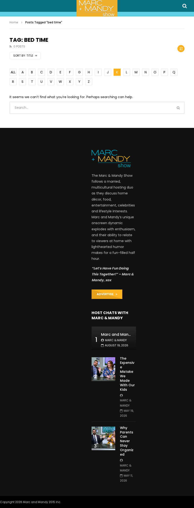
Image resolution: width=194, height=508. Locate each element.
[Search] (184, 6)
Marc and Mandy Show (123, 334)
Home (13, 22)
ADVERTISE (106, 294)
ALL (13, 72)
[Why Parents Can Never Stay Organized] (103, 438)
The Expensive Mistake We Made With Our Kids (127, 374)
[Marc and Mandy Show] (96, 8)
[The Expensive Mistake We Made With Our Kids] (103, 369)
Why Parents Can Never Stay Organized (126, 441)
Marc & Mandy (116, 340)
